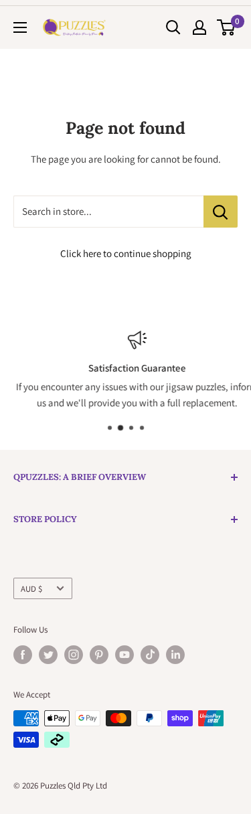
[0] (226, 27)
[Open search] (173, 27)
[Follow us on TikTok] (150, 654)
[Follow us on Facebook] (22, 654)
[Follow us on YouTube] (124, 654)
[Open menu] (20, 27)
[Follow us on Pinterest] (99, 654)
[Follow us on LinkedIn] (175, 654)
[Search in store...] (220, 211)
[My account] (199, 27)
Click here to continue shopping (125, 253)
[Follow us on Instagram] (73, 654)
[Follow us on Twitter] (48, 654)
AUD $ (31, 588)
